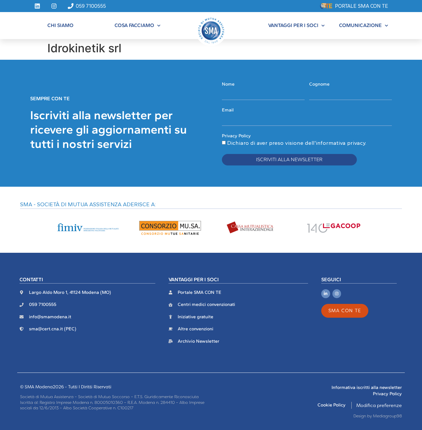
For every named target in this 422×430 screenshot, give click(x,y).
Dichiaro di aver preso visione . (296, 143)
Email (228, 110)
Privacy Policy (236, 135)
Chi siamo (60, 25)
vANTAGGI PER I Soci (194, 279)
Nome (228, 84)
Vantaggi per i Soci (293, 25)
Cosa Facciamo (134, 25)
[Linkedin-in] (325, 293)
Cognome (319, 84)
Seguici (331, 279)
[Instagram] (336, 293)
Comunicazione (360, 25)
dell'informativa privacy (335, 143)
